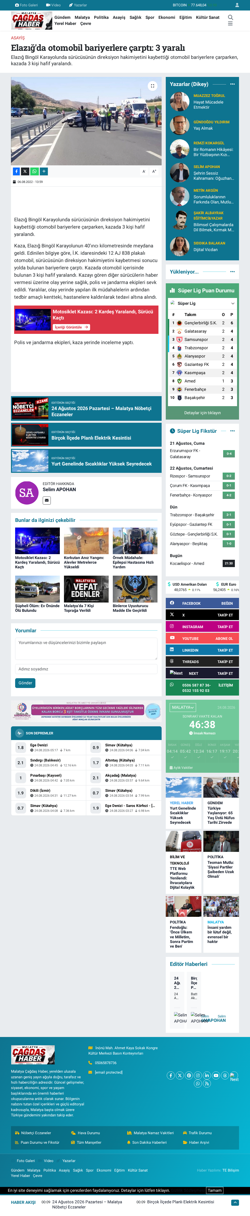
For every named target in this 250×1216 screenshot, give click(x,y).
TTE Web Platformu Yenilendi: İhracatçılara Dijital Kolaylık (182, 878)
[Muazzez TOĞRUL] (179, 101)
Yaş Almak (203, 128)
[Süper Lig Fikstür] (232, 430)
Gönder (25, 682)
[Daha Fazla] (44, 172)
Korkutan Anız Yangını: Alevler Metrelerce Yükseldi (84, 562)
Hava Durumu (89, 1133)
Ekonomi (166, 17)
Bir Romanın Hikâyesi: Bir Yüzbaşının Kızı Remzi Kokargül (213, 152)
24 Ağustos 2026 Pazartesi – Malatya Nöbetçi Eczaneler (177, 983)
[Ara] (230, 17)
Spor (150, 17)
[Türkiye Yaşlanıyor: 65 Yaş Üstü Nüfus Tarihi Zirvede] (221, 787)
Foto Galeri (29, 5)
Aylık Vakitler (183, 768)
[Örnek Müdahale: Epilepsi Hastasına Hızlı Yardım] (135, 540)
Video (56, 5)
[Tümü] (232, 84)
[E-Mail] (47, 501)
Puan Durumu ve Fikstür (40, 1142)
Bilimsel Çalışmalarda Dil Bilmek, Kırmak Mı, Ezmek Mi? (213, 227)
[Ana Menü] (230, 24)
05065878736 (105, 1063)
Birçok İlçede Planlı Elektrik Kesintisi (194, 983)
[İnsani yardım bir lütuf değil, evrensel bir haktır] (221, 906)
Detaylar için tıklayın (202, 412)
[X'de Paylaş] (25, 172)
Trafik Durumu (200, 1133)
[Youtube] (216, 1075)
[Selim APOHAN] (27, 492)
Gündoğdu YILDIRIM (211, 122)
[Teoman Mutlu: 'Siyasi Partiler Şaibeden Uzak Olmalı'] (221, 841)
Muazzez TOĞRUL (209, 96)
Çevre (85, 23)
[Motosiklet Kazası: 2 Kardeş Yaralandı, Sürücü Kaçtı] (37, 540)
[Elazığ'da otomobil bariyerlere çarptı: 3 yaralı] (86, 121)
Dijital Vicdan (206, 249)
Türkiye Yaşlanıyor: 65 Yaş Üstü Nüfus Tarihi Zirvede (221, 815)
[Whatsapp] (198, 1083)
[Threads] (225, 1075)
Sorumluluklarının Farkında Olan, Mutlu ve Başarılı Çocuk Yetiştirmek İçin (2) (212, 199)
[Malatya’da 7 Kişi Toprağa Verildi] (86, 588)
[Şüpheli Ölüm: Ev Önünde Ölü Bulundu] (37, 588)
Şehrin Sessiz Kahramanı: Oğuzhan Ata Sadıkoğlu (212, 176)
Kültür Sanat (207, 17)
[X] (180, 1075)
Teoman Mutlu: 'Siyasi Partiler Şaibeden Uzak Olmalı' (221, 869)
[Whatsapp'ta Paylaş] (34, 172)
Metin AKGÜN (206, 190)
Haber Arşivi (199, 1142)
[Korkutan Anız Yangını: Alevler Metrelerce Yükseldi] (86, 540)
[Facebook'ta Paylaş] (16, 172)
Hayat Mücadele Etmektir (208, 105)
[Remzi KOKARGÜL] (179, 148)
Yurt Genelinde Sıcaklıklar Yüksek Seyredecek (183, 815)
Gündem (62, 17)
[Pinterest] (189, 1075)
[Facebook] (171, 1075)
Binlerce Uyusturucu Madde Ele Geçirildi (130, 608)
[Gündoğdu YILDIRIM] (179, 124)
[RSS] (207, 1083)
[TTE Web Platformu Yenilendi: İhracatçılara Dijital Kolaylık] (183, 841)
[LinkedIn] (207, 1075)
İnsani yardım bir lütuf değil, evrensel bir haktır (220, 934)
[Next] (234, 1075)
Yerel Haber (65, 23)
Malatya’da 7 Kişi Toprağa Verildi (79, 608)
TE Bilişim (230, 1170)
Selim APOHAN (59, 489)
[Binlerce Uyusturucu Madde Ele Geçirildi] (135, 588)
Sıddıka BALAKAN (209, 243)
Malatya (82, 17)
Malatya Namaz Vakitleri (154, 1133)
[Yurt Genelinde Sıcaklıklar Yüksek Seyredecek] (183, 787)
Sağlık (135, 17)
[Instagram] (198, 1075)
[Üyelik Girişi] (235, 5)
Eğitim (185, 17)
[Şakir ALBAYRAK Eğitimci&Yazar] (179, 219)
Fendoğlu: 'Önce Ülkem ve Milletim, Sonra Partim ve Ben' (181, 937)
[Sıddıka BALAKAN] (179, 246)
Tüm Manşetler (89, 1142)
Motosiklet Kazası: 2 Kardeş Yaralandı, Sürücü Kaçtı (37, 562)
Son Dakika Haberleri (149, 1142)
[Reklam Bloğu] (86, 710)
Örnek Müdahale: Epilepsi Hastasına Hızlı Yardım (133, 562)
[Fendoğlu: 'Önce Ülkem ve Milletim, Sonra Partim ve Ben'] (183, 906)
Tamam (215, 1190)
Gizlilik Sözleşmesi (188, 1190)
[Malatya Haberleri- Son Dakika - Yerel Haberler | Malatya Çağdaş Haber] (31, 20)
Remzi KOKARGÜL (209, 143)
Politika (101, 17)
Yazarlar (80, 5)
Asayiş (119, 17)
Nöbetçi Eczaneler (36, 1133)
